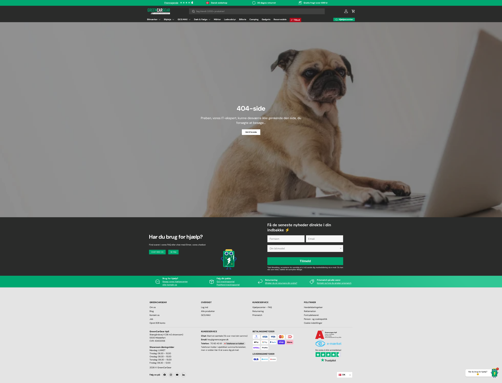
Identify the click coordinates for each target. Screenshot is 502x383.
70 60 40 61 (216, 343)
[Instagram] (170, 374)
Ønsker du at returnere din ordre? (281, 283)
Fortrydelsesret (311, 315)
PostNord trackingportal (228, 284)
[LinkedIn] (183, 374)
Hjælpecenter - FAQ (262, 307)
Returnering (258, 311)
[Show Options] (340, 248)
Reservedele (280, 19)
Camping (254, 19)
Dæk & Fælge (200, 19)
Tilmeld (305, 261)
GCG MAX (183, 19)
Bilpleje (167, 19)
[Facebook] (164, 374)
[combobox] (257, 11)
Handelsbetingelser (313, 307)
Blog (152, 311)
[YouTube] (177, 374)
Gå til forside (251, 132)
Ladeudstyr (230, 19)
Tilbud (297, 20)
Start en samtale (215, 336)
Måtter (217, 19)
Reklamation (310, 311)
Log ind (204, 307)
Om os (153, 307)
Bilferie (242, 19)
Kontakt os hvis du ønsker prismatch (334, 283)
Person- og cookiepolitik (315, 319)
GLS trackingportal (226, 281)
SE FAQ (173, 252)
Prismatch (257, 315)
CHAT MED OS (157, 252)
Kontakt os (154, 315)
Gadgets (266, 19)
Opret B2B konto (157, 323)
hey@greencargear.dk (218, 339)
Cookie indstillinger (313, 323)
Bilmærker (152, 19)
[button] (353, 11)
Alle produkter (208, 311)
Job (151, 319)
